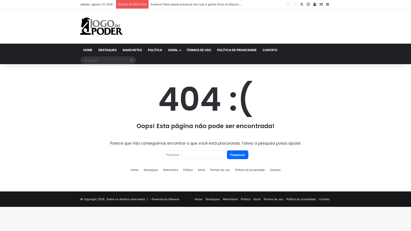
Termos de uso (198, 50)
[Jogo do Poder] (101, 26)
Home (87, 50)
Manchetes (132, 50)
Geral (173, 50)
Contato (270, 50)
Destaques (107, 50)
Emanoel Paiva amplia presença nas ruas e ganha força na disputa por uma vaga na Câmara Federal (217, 4)
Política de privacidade (237, 50)
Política (155, 50)
